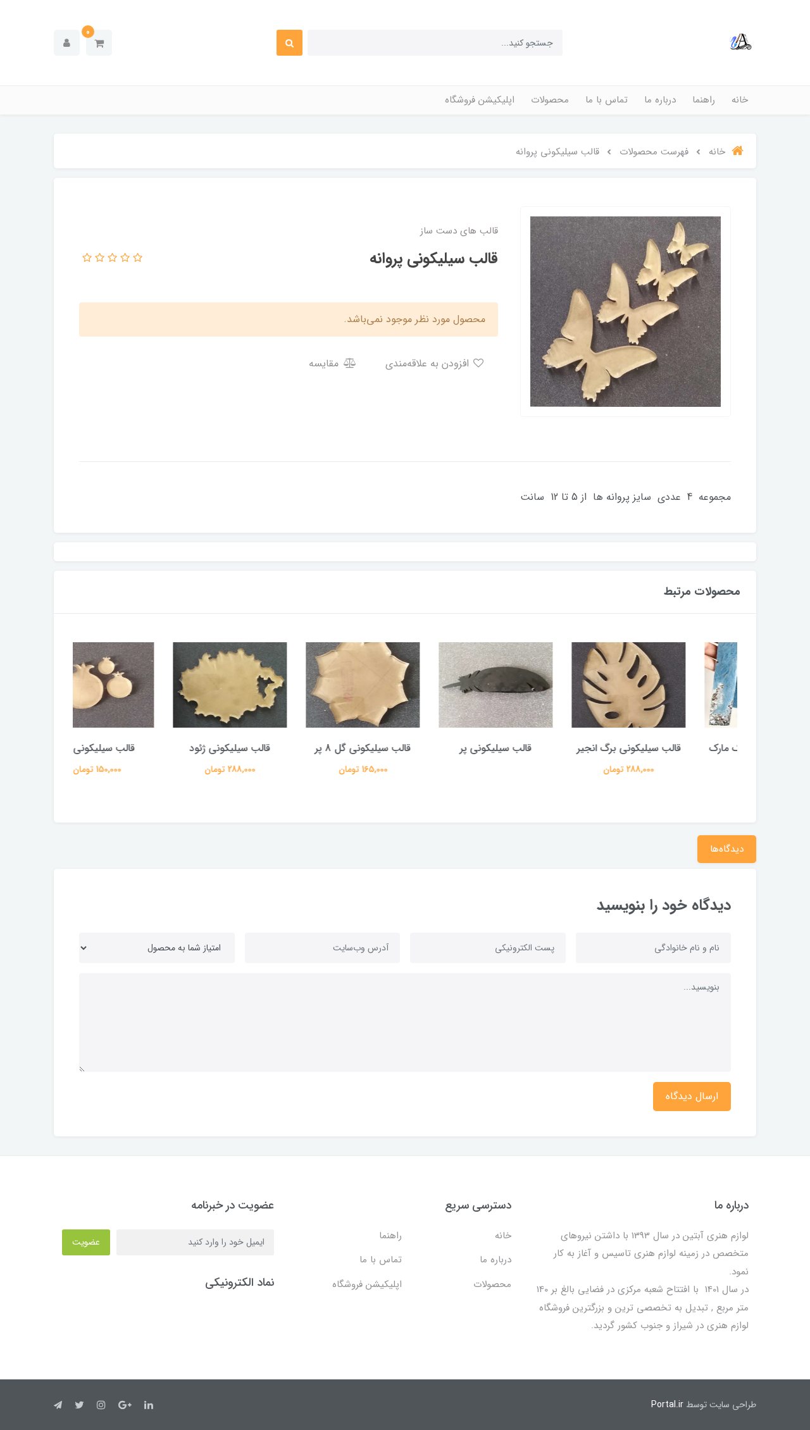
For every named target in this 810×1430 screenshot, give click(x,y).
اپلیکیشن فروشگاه (479, 100)
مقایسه (325, 363)
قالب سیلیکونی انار (139, 748)
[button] (99, 43)
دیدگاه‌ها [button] (727, 849)
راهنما (703, 100)
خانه (740, 100)
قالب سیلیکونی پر (538, 748)
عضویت (86, 1242)
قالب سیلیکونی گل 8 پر (405, 748)
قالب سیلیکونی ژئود (272, 748)
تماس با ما (606, 100)
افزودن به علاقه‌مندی (428, 363)
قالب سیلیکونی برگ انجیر (671, 748)
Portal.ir (667, 1405)
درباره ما (660, 100)
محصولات (550, 100)
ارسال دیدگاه (692, 1096)
